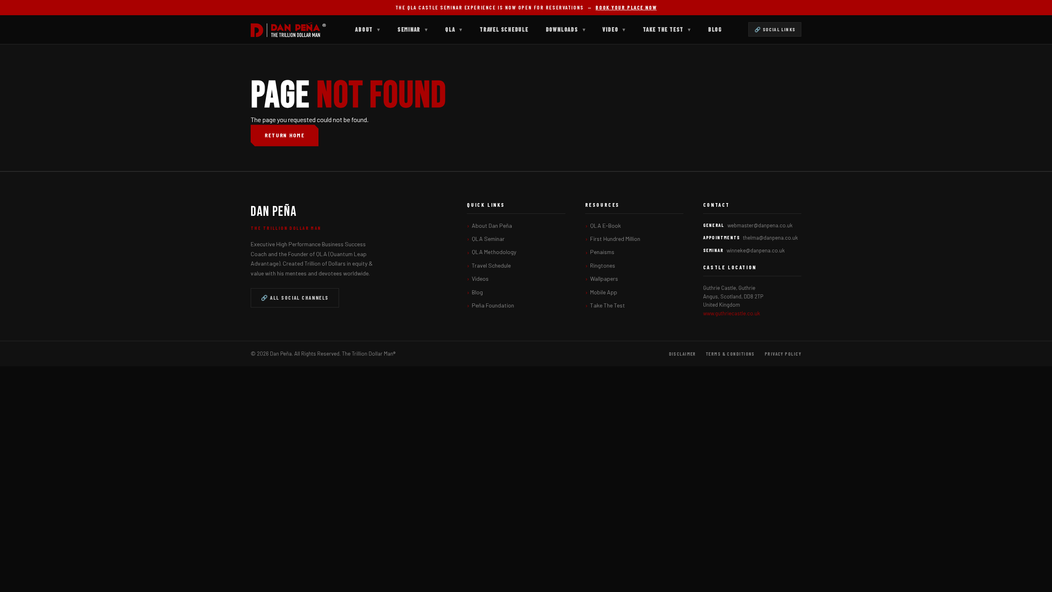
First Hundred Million (615, 238)
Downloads (566, 29)
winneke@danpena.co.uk (756, 250)
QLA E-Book (605, 225)
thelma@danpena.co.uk (770, 237)
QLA (453, 29)
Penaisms (602, 251)
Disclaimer (682, 353)
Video (613, 29)
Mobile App (603, 292)
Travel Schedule (504, 29)
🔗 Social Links (774, 29)
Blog (715, 29)
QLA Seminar (488, 238)
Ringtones (602, 265)
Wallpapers (604, 278)
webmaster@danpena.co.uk (760, 225)
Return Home (285, 135)
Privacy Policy (783, 353)
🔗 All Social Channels (295, 297)
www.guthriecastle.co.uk (731, 313)
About (367, 29)
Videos (480, 278)
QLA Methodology (494, 251)
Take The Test (667, 29)
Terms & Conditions (730, 353)
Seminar (412, 29)
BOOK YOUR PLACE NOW (626, 7)
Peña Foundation (493, 305)
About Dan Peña (492, 225)
